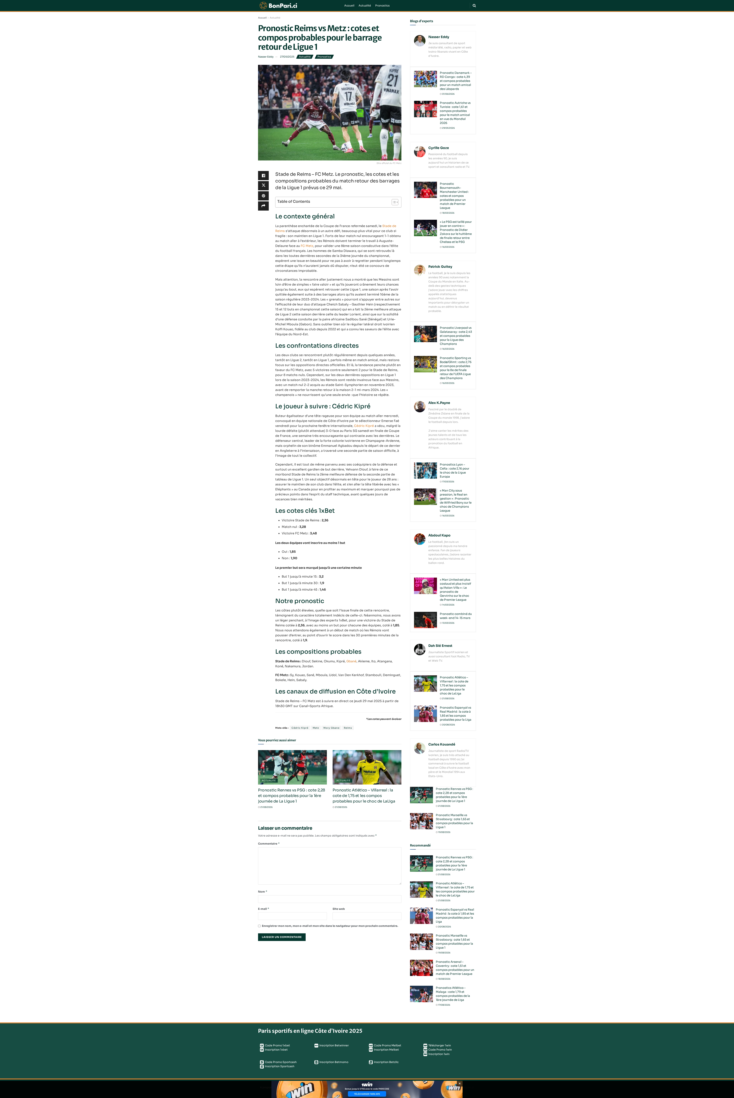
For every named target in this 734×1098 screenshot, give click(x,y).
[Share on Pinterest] (263, 195)
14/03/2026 (448, 604)
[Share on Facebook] (263, 175)
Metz (316, 727)
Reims (348, 727)
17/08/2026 (444, 1005)
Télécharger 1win (439, 1045)
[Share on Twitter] (263, 185)
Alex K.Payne (439, 403)
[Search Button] (474, 5)
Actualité (365, 5)
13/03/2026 (448, 623)
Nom (262, 891)
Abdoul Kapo (439, 535)
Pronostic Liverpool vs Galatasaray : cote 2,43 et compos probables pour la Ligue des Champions (456, 336)
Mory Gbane (331, 727)
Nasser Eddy (266, 56)
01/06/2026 (448, 94)
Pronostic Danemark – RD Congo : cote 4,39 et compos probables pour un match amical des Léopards (456, 81)
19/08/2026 (444, 832)
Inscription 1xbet (276, 1049)
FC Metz (307, 246)
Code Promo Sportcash (280, 1062)
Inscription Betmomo (333, 1062)
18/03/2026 (448, 213)
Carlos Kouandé (441, 744)
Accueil (349, 5)
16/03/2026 (448, 247)
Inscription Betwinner (334, 1045)
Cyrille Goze (438, 148)
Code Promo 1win (440, 1049)
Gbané (351, 661)
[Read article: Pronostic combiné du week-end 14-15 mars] (425, 620)
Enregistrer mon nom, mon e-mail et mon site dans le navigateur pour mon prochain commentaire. (330, 926)
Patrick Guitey (440, 267)
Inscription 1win (439, 1054)
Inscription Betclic (386, 1062)
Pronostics (382, 5)
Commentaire (269, 843)
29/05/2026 (448, 128)
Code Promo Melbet (387, 1045)
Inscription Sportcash (279, 1066)
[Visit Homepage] (298, 5)
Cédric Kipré (364, 426)
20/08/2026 (448, 724)
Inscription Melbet (386, 1049)
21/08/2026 (266, 807)
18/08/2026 (444, 979)
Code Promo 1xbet (277, 1045)
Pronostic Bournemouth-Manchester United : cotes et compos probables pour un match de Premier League (454, 196)
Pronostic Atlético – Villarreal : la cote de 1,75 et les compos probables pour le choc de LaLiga (364, 796)
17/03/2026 (448, 481)
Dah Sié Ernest (440, 646)
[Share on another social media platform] (263, 206)
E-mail (263, 909)
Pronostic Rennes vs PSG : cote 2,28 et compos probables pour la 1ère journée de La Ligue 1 (291, 796)
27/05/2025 (287, 56)
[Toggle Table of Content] (393, 202)
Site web (339, 909)
